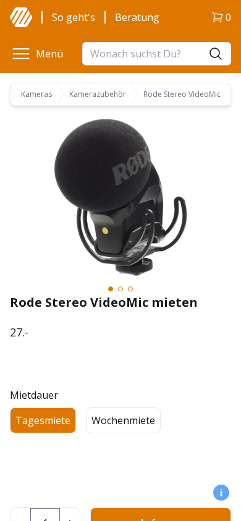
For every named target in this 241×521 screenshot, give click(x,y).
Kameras (36, 94)
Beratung (137, 17)
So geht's (73, 17)
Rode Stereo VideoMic (182, 94)
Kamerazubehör (97, 94)
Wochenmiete (123, 420)
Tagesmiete (42, 420)
